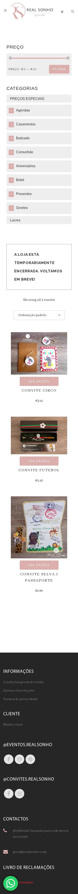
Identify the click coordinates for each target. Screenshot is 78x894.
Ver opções (39, 381)
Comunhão (24, 152)
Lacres (15, 220)
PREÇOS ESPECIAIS (27, 99)
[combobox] (39, 315)
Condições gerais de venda (23, 682)
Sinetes (22, 208)
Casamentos (26, 124)
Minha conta (13, 724)
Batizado (23, 138)
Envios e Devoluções (18, 691)
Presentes (24, 194)
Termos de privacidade (20, 699)
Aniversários (25, 166)
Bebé (20, 180)
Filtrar (59, 69)
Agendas (23, 110)
